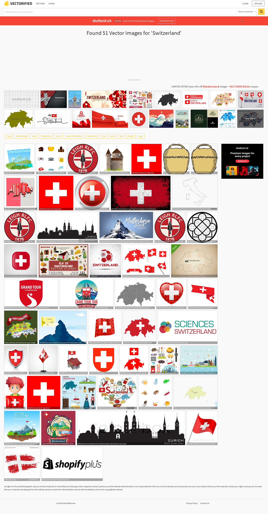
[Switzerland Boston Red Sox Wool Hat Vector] (83, 159)
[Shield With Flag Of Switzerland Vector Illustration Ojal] (15, 360)
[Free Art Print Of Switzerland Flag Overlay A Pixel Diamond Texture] (20, 193)
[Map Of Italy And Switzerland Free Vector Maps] (194, 193)
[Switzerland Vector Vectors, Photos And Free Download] (198, 360)
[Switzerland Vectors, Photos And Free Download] (14, 392)
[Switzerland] (103, 360)
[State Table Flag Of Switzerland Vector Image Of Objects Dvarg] (43, 360)
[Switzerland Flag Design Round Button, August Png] (20, 260)
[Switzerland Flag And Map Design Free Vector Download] (134, 360)
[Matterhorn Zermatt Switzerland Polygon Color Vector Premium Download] (126, 227)
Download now (167, 20)
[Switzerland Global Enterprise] (72, 464)
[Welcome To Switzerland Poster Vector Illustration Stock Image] (22, 428)
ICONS (52, 3)
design (130, 136)
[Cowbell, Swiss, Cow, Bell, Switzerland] (204, 159)
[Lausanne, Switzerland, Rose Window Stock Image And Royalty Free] (202, 227)
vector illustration (74, 136)
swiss (58, 136)
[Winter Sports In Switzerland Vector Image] (58, 428)
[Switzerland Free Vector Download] (79, 392)
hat (121, 136)
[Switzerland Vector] (117, 392)
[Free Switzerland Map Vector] (146, 260)
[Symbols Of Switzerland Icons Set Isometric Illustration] (155, 392)
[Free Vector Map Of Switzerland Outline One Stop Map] (194, 260)
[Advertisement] (134, 58)
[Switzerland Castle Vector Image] (115, 159)
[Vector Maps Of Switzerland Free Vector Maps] (195, 392)
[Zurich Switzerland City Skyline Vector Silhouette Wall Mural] (67, 227)
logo (140, 136)
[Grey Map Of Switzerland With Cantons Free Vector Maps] (135, 294)
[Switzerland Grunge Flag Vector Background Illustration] (140, 193)
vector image (21, 136)
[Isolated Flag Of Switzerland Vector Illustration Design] (202, 294)
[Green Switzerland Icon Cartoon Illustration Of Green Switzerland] (19, 159)
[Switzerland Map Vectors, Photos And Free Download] (164, 360)
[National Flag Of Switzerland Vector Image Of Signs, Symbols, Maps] (104, 327)
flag (9, 136)
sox (104, 136)
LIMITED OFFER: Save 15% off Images (199, 86)
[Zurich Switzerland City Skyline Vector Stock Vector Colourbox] (131, 428)
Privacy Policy (192, 503)
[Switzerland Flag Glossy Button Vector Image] (92, 193)
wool (112, 136)
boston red (92, 136)
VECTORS (40, 3)
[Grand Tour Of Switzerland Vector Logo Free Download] (31, 294)
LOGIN (245, 3)
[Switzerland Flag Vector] (146, 159)
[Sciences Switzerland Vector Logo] (187, 327)
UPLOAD (258, 3)
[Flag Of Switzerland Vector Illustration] (202, 428)
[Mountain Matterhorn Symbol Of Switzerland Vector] (63, 327)
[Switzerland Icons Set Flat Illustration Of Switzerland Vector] (51, 159)
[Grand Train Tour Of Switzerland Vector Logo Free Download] (86, 294)
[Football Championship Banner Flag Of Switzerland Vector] (105, 260)
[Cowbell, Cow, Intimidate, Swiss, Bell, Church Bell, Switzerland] (176, 159)
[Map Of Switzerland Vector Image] (20, 327)
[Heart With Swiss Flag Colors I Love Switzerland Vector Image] (171, 294)
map (34, 136)
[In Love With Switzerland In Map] (139, 327)
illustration (46, 136)
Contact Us (204, 503)
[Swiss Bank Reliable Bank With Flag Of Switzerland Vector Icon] (73, 360)
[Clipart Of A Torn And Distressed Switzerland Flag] (22, 464)
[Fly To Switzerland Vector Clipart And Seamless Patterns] (63, 260)
